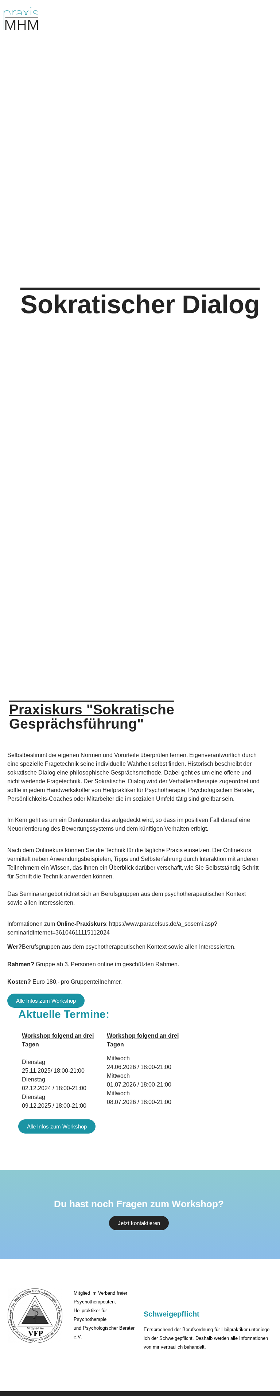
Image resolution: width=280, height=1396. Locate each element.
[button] (250, 18)
